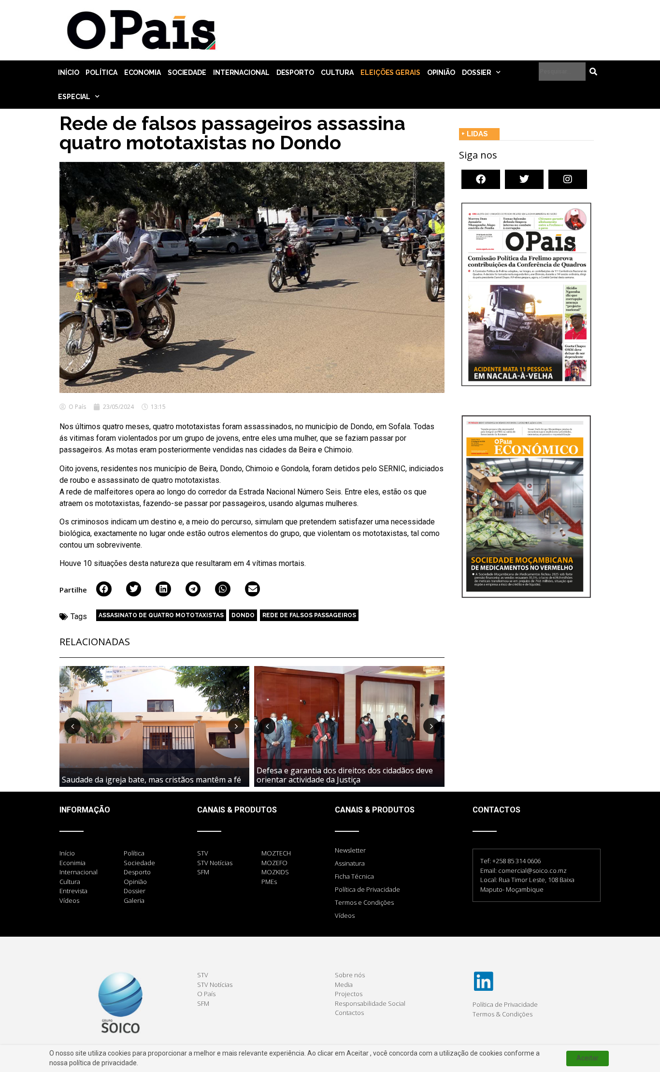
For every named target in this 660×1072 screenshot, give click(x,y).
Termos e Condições (364, 902)
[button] (104, 589)
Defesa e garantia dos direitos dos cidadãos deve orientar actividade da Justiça (345, 775)
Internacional (241, 72)
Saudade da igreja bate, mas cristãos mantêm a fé (151, 779)
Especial (74, 97)
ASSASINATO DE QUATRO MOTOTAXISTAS (161, 615)
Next (236, 726)
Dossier (476, 72)
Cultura (337, 72)
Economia (142, 72)
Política (101, 72)
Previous (72, 726)
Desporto (295, 72)
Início (68, 72)
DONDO (243, 615)
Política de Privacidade (367, 889)
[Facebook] (480, 179)
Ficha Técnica (354, 876)
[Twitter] (524, 179)
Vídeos (345, 915)
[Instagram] (567, 179)
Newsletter (350, 850)
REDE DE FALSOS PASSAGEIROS (309, 615)
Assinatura (350, 863)
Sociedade (187, 72)
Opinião (441, 72)
